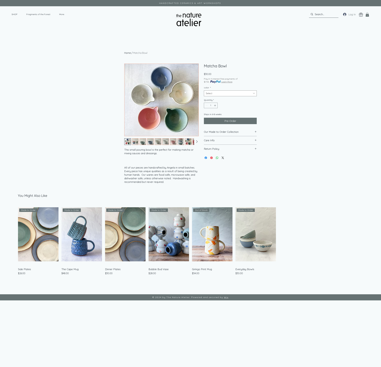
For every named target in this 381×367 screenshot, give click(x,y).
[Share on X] (223, 158)
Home (127, 52)
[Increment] (215, 105)
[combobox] (230, 93)
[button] (367, 14)
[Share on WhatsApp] (217, 158)
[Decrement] (206, 105)
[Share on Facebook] (206, 158)
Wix (226, 297)
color (207, 87)
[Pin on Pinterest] (211, 158)
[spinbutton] (210, 105)
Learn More (226, 81)
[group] (190, 239)
